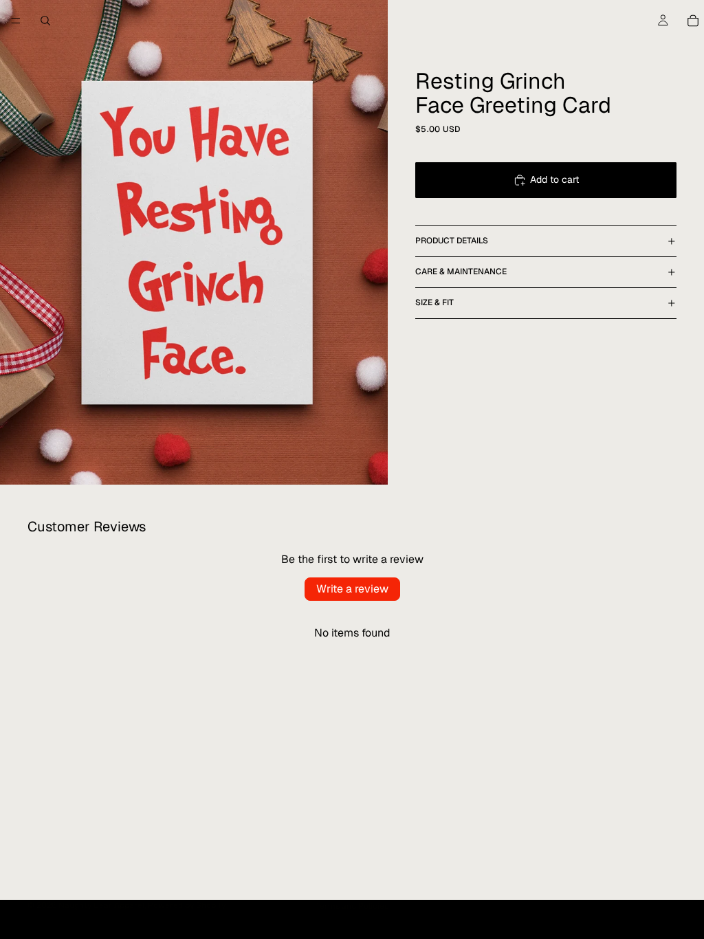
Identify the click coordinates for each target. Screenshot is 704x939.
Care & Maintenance (461, 271)
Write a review (352, 589)
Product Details (451, 240)
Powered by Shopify (187, 905)
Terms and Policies (352, 906)
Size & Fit (434, 302)
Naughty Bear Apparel (101, 905)
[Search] (45, 20)
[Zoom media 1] (194, 242)
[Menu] (16, 20)
